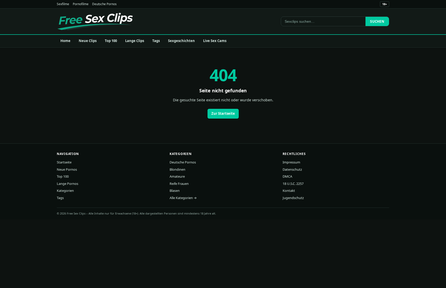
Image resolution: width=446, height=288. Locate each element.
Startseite (64, 162)
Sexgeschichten (181, 40)
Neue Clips (88, 40)
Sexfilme (63, 4)
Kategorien (65, 190)
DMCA (287, 176)
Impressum (291, 162)
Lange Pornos (67, 183)
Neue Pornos (67, 169)
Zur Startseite (223, 113)
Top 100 (111, 40)
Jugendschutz (293, 197)
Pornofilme (81, 4)
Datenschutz (292, 169)
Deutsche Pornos (104, 4)
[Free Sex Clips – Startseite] (95, 21)
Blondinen (177, 169)
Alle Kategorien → (183, 197)
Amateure (177, 176)
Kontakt (289, 190)
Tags (156, 40)
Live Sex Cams (214, 40)
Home (65, 40)
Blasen (175, 190)
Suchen (377, 21)
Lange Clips (134, 40)
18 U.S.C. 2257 (293, 183)
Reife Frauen (179, 183)
